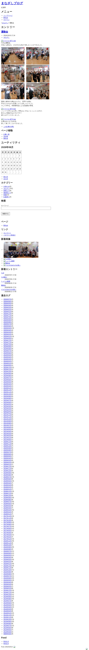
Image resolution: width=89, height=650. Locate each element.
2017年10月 (7, 520)
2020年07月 (7, 452)
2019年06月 (7, 479)
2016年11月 (7, 543)
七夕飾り (4, 277)
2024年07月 (7, 351)
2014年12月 (7, 590)
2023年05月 (7, 382)
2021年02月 (7, 435)
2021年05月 (7, 429)
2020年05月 (7, 456)
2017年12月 (7, 516)
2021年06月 (7, 427)
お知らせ (6, 186)
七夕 (2, 273)
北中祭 (5, 136)
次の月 (5, 179)
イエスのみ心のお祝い (8, 289)
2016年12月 (7, 541)
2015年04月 (7, 582)
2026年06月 (7, 301)
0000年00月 (7, 634)
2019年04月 (7, 483)
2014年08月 (7, 599)
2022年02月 (7, 411)
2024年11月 (7, 343)
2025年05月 (7, 328)
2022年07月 (7, 400)
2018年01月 (7, 514)
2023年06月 (7, 380)
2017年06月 (7, 528)
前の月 (5, 177)
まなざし (5, 23)
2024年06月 (7, 353)
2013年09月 (7, 621)
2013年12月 (7, 615)
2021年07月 (7, 425)
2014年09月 (7, 597)
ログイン (6, 20)
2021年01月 (7, 437)
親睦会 (3, 285)
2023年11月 (7, 369)
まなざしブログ (12, 3)
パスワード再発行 (9, 235)
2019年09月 (7, 473)
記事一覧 (6, 134)
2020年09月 (7, 448)
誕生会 (5, 138)
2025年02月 (7, 334)
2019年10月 (7, 471)
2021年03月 (7, 433)
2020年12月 (7, 442)
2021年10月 (7, 419)
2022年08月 (7, 398)
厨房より (6, 190)
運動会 (4, 31)
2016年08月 (7, 549)
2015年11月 (7, 568)
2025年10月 (7, 318)
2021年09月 (7, 421)
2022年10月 (7, 394)
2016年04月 (7, 557)
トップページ (8, 15)
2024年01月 (7, 363)
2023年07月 (7, 378)
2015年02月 (7, 586)
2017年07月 (7, 526)
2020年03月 (7, 460)
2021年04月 (7, 431)
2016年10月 (7, 545)
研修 (4, 195)
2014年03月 (7, 609)
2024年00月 (7, 365)
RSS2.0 (6, 643)
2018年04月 (7, 508)
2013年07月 (7, 625)
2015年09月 (7, 572)
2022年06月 (7, 402)
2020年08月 (7, 450)
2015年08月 (7, 574)
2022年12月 (7, 390)
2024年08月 (7, 349)
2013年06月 (7, 628)
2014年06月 (7, 603)
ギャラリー (7, 233)
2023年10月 (7, 371)
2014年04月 (7, 607)
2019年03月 (7, 485)
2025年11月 (7, 316)
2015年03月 (7, 584)
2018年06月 (7, 504)
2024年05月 (7, 355)
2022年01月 (7, 413)
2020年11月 (7, 444)
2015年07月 (7, 576)
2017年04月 (7, 532)
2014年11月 (7, 592)
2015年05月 (7, 580)
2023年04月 (7, 384)
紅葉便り (6, 197)
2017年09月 (7, 522)
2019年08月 (7, 475)
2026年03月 (7, 307)
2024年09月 (7, 347)
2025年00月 (7, 338)
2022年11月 (7, 392)
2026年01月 (7, 311)
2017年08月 (7, 524)
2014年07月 (7, 601)
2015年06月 (7, 578)
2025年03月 (7, 332)
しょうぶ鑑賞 (5, 281)
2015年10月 (7, 570)
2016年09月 (7, 547)
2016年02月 (7, 561)
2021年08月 (7, 423)
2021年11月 (7, 417)
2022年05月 (7, 404)
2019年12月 (7, 466)
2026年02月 (7, 309)
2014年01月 (7, 613)
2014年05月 (7, 605)
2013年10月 (7, 619)
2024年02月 (7, 361)
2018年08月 (7, 500)
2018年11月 (7, 493)
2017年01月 (7, 539)
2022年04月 (7, 407)
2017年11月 (7, 518)
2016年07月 (7, 551)
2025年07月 (7, 324)
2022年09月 (7, 396)
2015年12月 (7, 566)
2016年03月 (7, 559)
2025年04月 (7, 330)
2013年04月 (7, 632)
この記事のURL (8, 126)
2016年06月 (7, 553)
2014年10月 (7, 594)
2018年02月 (7, 512)
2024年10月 (7, 345)
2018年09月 (7, 497)
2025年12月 (7, 314)
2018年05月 (7, 506)
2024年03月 (7, 359)
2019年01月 (7, 489)
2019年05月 (7, 481)
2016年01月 (7, 564)
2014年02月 (7, 611)
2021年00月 (7, 440)
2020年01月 (7, 464)
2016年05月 (7, 555)
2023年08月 (7, 376)
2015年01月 (7, 588)
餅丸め (5, 17)
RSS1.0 (6, 641)
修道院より (7, 193)
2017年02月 (7, 537)
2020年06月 (7, 454)
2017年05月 (7, 530)
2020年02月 (7, 462)
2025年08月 (7, 322)
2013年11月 (7, 617)
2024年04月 (7, 357)
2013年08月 (7, 623)
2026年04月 (7, 305)
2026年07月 (7, 299)
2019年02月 (7, 487)
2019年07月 (7, 477)
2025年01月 (7, 336)
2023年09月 (7, 373)
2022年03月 (7, 409)
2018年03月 (7, 510)
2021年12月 (7, 415)
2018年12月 (7, 491)
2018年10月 (7, 495)
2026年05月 (7, 303)
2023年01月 (7, 388)
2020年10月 (7, 446)
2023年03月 (7, 386)
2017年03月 (7, 535)
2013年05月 (7, 630)
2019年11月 (7, 468)
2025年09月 (7, 320)
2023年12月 (7, 367)
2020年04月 (7, 458)
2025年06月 (7, 326)
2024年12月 (7, 340)
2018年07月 (7, 501)
